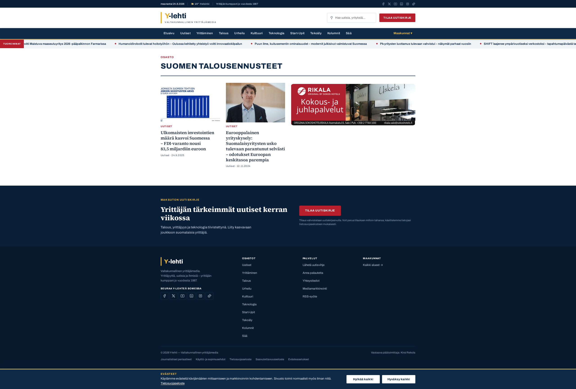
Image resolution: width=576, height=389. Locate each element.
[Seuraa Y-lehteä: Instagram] (407, 4)
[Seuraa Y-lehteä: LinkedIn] (401, 4)
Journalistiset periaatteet (176, 359)
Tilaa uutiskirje (397, 17)
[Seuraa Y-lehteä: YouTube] (395, 4)
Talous (224, 33)
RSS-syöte (310, 296)
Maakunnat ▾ (403, 33)
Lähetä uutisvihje (313, 265)
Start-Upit (297, 33)
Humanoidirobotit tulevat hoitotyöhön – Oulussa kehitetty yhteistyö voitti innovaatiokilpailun (170, 43)
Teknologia (277, 33)
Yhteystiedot (311, 280)
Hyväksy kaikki (398, 379)
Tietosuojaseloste (241, 359)
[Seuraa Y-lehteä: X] (389, 4)
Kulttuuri (257, 33)
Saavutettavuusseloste (270, 359)
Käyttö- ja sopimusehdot (210, 359)
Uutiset (185, 33)
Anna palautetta (313, 272)
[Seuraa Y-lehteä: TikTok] (413, 4)
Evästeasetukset (298, 359)
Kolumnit (333, 33)
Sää (349, 33)
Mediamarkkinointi (315, 288)
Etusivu (169, 33)
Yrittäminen (204, 33)
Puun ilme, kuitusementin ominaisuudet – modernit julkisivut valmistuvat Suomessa (301, 43)
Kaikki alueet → (373, 265)
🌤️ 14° (200, 4)
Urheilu (239, 33)
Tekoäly (316, 33)
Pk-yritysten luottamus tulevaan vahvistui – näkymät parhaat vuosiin (415, 43)
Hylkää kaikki (363, 379)
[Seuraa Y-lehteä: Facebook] (383, 4)
